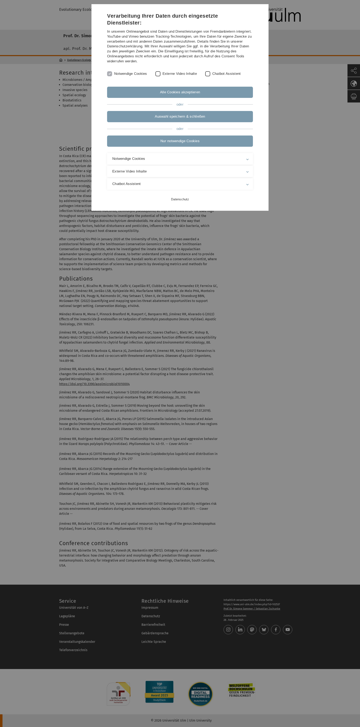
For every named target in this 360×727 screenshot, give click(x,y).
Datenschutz (180, 199)
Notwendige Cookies (130, 74)
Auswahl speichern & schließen (180, 116)
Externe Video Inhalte (179, 74)
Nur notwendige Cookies (180, 141)
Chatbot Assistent (226, 74)
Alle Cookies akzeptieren (180, 92)
